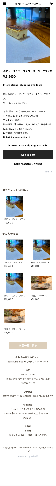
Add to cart (28, 154)
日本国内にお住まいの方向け (28, 164)
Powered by (24, 456)
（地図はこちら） (28, 383)
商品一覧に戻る (28, 345)
